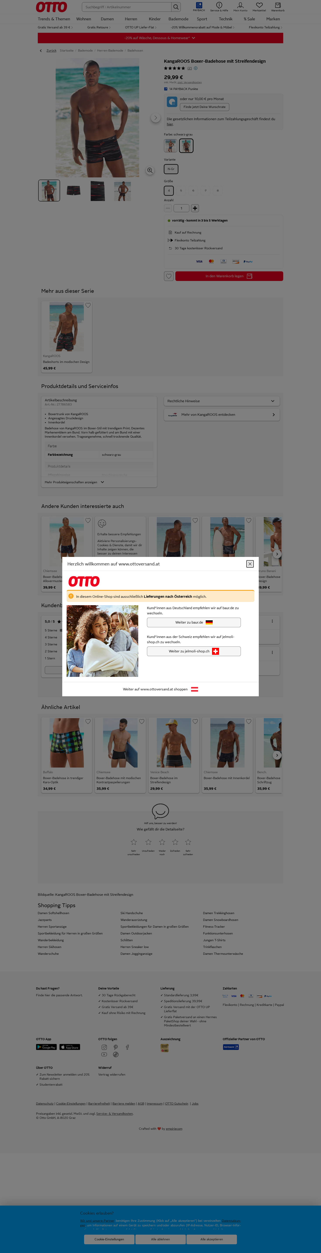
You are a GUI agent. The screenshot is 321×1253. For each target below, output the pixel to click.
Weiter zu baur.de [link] (189, 622)
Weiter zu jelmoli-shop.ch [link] (189, 651)
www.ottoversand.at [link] (156, 689)
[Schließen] (250, 563)
